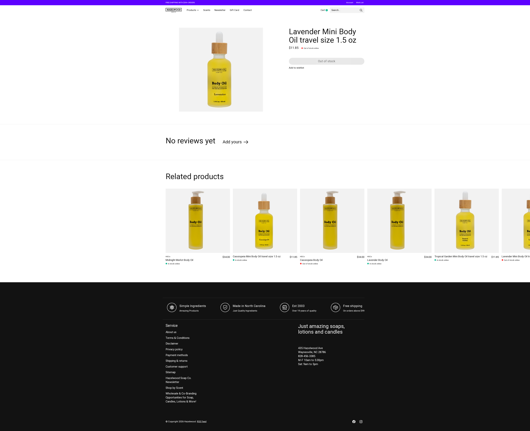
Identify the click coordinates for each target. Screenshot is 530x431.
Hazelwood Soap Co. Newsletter (178, 380)
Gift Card (234, 10)
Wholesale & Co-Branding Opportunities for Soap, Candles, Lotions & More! (181, 398)
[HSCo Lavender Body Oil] (399, 221)
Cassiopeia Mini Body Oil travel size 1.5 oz (257, 256)
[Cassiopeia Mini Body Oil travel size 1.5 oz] (265, 221)
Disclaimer (172, 344)
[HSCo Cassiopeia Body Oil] (332, 221)
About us (171, 332)
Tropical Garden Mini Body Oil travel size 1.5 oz (460, 256)
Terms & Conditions (178, 338)
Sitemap (171, 372)
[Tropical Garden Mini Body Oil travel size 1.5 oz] (466, 221)
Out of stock (326, 61)
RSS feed (201, 421)
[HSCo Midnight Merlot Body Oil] (198, 221)
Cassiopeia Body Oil (311, 260)
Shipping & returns (176, 361)
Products (191, 10)
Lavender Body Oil (377, 260)
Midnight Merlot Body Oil (179, 260)
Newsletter (220, 10)
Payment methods (177, 355)
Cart (325, 10)
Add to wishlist (296, 68)
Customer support (177, 367)
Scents (206, 10)
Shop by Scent (174, 388)
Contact (247, 10)
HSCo (168, 256)
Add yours (232, 142)
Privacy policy (174, 349)
